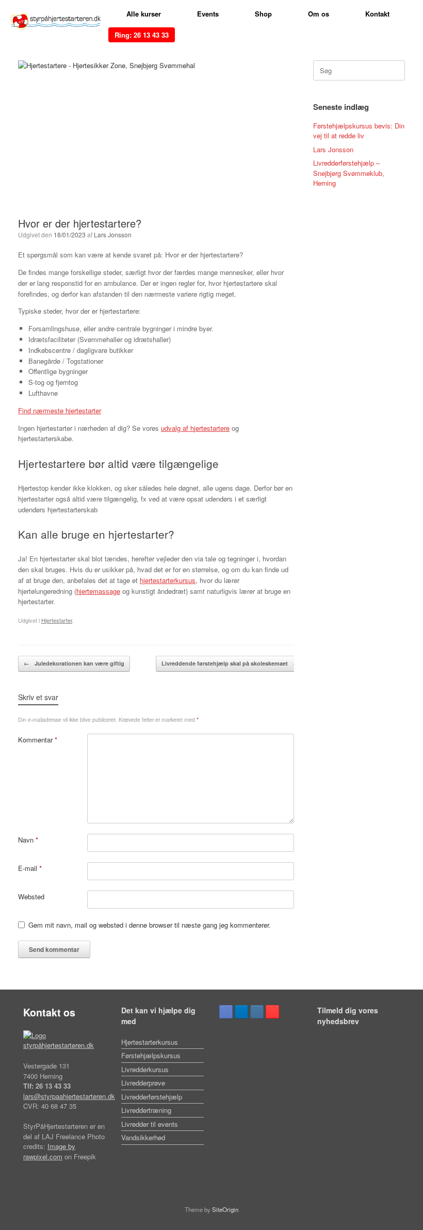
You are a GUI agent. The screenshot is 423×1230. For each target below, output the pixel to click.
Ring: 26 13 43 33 (142, 35)
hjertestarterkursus (168, 580)
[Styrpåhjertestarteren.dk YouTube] (272, 1011)
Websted (31, 896)
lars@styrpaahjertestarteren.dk (69, 1096)
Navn (28, 840)
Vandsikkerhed (143, 1137)
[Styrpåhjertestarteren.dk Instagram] (257, 1011)
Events (208, 14)
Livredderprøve (143, 1083)
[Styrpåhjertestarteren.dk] (55, 21)
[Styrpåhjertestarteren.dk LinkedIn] (241, 1011)
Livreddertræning (146, 1110)
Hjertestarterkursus (149, 1042)
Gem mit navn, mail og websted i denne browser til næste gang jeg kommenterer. (149, 925)
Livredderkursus (145, 1069)
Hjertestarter (56, 620)
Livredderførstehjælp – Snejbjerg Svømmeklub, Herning (348, 173)
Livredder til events (149, 1124)
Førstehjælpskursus (151, 1055)
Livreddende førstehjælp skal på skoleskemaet (230, 663)
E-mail (30, 868)
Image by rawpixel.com (49, 1151)
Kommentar (37, 740)
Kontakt (377, 14)
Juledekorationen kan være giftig (74, 663)
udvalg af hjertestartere (195, 428)
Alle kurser (143, 14)
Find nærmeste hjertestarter (59, 410)
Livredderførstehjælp (151, 1097)
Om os (318, 14)
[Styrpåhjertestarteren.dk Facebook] (226, 1011)
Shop (263, 14)
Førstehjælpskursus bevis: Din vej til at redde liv (358, 131)
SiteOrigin (225, 1209)
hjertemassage (98, 591)
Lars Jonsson (113, 234)
